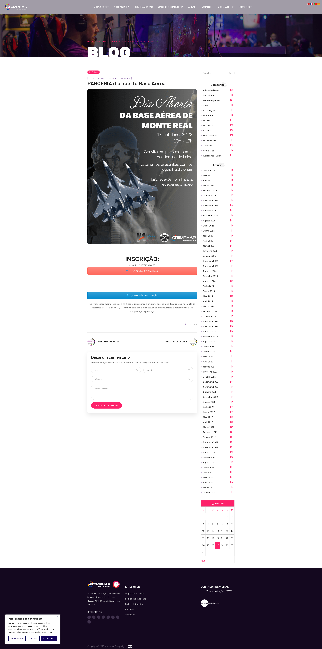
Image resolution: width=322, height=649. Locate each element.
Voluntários (208, 150)
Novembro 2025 (210, 205)
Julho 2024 (208, 286)
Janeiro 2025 (209, 256)
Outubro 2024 (209, 271)
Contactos (130, 614)
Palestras (207, 130)
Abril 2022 (208, 422)
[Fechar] (57, 616)
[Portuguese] (315, 3)
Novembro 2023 (210, 326)
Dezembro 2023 (210, 321)
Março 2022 (208, 427)
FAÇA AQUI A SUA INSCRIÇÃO (144, 271)
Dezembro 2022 (210, 382)
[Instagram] (93, 617)
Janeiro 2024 (209, 316)
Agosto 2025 (209, 221)
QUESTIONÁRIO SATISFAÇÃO (144, 295)
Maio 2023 (208, 357)
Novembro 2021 (210, 447)
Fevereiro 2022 (210, 432)
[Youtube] (103, 617)
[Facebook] (89, 617)
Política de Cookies (134, 604)
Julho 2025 (208, 226)
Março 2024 (208, 306)
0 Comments (124, 78)
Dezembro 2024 (210, 261)
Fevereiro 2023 (210, 372)
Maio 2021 (208, 477)
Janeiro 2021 (209, 493)
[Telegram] (117, 617)
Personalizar (17, 638)
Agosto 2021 (209, 462)
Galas (205, 105)
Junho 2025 (209, 231)
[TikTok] (89, 622)
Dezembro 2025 (210, 200)
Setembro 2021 (210, 457)
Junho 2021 (208, 472)
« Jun (203, 560)
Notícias (102, 41)
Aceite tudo (48, 638)
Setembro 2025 (210, 216)
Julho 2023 (208, 346)
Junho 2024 (209, 291)
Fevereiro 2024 (210, 311)
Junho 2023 (209, 351)
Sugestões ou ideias (134, 593)
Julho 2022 (208, 407)
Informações (209, 110)
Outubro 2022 (209, 392)
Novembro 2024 (210, 266)
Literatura (208, 115)
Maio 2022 (208, 417)
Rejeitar (33, 638)
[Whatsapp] (113, 617)
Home (90, 41)
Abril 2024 (208, 301)
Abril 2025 (208, 241)
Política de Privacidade (135, 598)
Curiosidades (209, 95)
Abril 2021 (208, 482)
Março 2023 (208, 367)
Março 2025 (208, 246)
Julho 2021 (208, 467)
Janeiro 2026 (209, 195)
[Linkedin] (108, 617)
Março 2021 (208, 487)
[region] (32, 629)
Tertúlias (207, 145)
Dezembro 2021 (210, 442)
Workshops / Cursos (213, 155)
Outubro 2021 (209, 452)
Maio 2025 (208, 236)
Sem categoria (210, 135)
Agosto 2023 (209, 341)
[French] (312, 3)
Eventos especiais (211, 100)
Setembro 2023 (210, 336)
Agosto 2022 (209, 402)
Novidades (208, 125)
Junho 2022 (209, 412)
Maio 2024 (208, 296)
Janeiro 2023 (209, 377)
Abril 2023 (208, 362)
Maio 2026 (208, 175)
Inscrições (130, 609)
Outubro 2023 (209, 331)
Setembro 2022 (210, 397)
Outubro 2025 (209, 210)
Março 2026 (208, 185)
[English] (308, 3)
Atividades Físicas (211, 90)
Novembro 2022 (210, 387)
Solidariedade (209, 140)
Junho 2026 (209, 170)
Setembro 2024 (210, 276)
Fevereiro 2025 (210, 251)
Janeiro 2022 (209, 437)
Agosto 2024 (209, 281)
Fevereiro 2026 (210, 190)
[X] (98, 617)
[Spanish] (318, 3)
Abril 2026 (208, 180)
